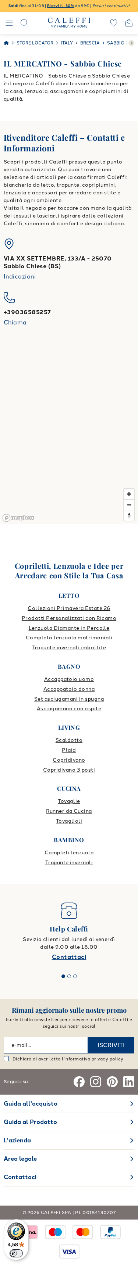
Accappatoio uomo (69, 679)
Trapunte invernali (69, 862)
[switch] (16, 1253)
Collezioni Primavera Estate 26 (69, 608)
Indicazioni (20, 276)
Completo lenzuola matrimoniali (69, 638)
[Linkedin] (128, 1081)
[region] (69, 435)
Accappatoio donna (69, 689)
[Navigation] (9, 22)
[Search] (24, 22)
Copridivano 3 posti (69, 770)
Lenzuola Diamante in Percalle (69, 628)
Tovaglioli (69, 821)
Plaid (69, 750)
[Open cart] (128, 22)
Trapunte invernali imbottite (69, 647)
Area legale (20, 1158)
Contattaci (69, 957)
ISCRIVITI (111, 1045)
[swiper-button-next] (131, 43)
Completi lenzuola (69, 853)
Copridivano (69, 760)
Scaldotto (69, 740)
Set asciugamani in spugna (69, 699)
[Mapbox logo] (18, 518)
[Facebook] (79, 1081)
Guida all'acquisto (30, 1103)
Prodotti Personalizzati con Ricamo (69, 618)
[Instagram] (95, 1081)
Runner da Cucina (69, 811)
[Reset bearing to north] (129, 515)
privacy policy (108, 1059)
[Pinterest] (112, 1081)
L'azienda (17, 1140)
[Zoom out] (129, 504)
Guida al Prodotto (30, 1121)
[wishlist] (113, 22)
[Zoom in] (129, 494)
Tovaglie (69, 801)
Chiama (15, 322)
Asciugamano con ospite (69, 708)
